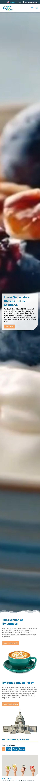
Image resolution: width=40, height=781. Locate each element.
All (3, 749)
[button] (32, 8)
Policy (15, 749)
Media (9, 749)
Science (22, 749)
